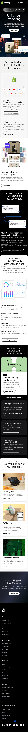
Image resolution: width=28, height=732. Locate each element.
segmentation (4, 244)
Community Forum (7, 690)
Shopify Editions (6, 623)
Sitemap (4, 718)
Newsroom (5, 631)
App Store (5, 649)
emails (2, 239)
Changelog (5, 678)
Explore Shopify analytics (10, 340)
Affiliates (4, 655)
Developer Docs (6, 643)
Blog (3, 664)
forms (11, 237)
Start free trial (14, 593)
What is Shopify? (6, 620)
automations (14, 240)
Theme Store (5, 646)
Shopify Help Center (7, 687)
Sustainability (5, 634)
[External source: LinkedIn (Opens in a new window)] (21, 725)
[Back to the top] (3, 610)
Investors (4, 629)
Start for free (14, 30)
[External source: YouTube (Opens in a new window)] (10, 725)
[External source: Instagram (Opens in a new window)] (14, 725)
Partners (4, 652)
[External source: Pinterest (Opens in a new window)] (24, 725)
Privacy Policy (6, 715)
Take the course (9, 391)
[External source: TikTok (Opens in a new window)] (17, 725)
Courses (4, 673)
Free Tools (5, 675)
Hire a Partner (5, 693)
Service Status (6, 696)
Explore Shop (6, 185)
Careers (4, 626)
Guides (4, 670)
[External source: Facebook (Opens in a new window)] (3, 725)
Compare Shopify (6, 667)
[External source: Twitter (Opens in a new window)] (7, 725)
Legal (3, 712)
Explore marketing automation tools (13, 250)
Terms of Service (6, 709)
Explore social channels (11, 113)
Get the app (7, 134)
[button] (26, 2)
